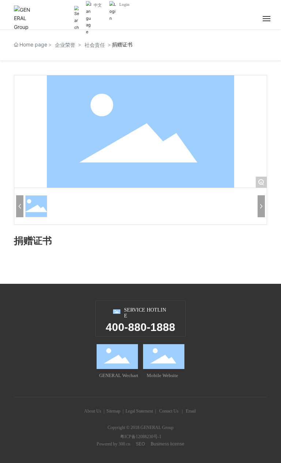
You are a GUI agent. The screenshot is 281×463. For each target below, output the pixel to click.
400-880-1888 (140, 327)
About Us (92, 411)
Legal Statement (139, 411)
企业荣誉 (65, 45)
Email (191, 411)
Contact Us (169, 411)
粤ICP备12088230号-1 (140, 436)
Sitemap (113, 411)
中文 (98, 5)
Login (124, 4)
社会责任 (95, 45)
